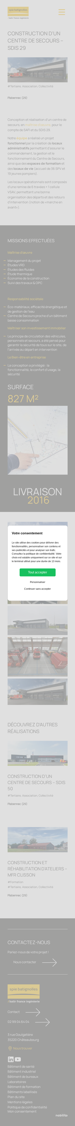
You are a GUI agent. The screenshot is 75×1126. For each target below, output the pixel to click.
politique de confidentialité (40, 553)
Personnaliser (37, 582)
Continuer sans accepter (37, 588)
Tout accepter (37, 572)
